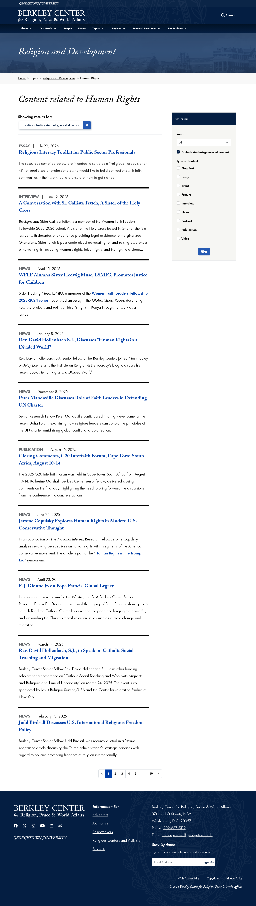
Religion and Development (59, 78)
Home (22, 78)
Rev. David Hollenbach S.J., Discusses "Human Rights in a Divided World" (78, 344)
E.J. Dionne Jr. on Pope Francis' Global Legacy (66, 586)
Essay (185, 177)
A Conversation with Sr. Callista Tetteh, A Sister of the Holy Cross (79, 207)
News (185, 212)
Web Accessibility (188, 878)
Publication (189, 230)
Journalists (100, 823)
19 (151, 773)
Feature (186, 194)
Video (185, 238)
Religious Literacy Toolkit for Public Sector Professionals (77, 153)
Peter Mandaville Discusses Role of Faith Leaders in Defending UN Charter (83, 402)
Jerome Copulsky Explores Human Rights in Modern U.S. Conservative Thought (78, 525)
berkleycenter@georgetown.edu (187, 834)
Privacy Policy (234, 878)
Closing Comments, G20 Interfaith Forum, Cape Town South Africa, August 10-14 (81, 460)
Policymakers (103, 831)
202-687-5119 (174, 827)
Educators (100, 814)
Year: (180, 134)
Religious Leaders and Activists (116, 840)
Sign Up (208, 862)
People (68, 28)
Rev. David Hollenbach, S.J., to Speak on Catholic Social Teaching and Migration (76, 655)
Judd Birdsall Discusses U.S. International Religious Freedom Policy (81, 727)
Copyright (213, 878)
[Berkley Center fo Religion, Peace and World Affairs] (51, 16)
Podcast (186, 221)
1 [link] (108, 773)
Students (99, 848)
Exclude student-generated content (205, 152)
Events (82, 28)
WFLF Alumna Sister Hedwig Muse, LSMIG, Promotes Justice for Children (83, 279)
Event (185, 186)
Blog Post (187, 168)
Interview (187, 203)
